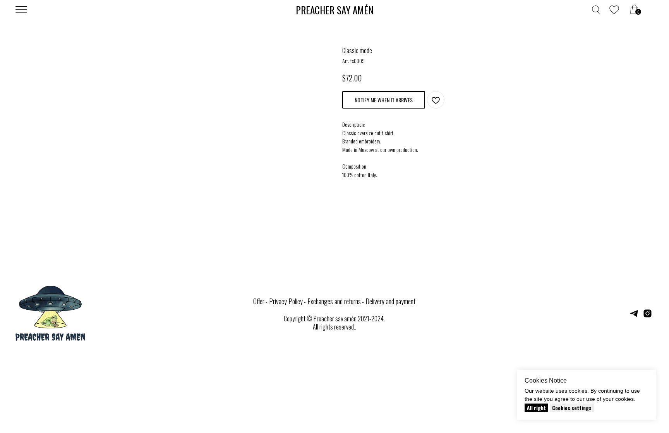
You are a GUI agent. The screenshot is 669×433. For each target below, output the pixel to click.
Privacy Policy (286, 301)
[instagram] (647, 316)
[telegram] (634, 316)
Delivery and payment (390, 301)
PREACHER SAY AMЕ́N (335, 10)
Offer (258, 301)
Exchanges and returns (334, 301)
